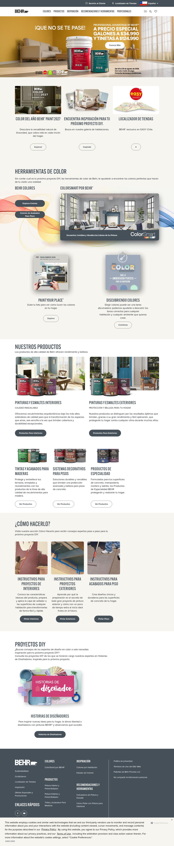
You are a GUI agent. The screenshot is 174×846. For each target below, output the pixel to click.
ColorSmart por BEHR (55, 767)
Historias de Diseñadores (50, 734)
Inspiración (72, 11)
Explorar (38, 146)
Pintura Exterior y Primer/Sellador (52, 795)
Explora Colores (30, 203)
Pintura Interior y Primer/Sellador (52, 787)
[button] (159, 823)
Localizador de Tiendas (124, 3)
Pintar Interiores (31, 618)
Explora (51, 318)
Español (153, 3)
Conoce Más (89, 43)
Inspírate (87, 146)
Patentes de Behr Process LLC (127, 771)
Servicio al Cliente (95, 3)
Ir (136, 146)
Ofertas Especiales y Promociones (24, 794)
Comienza (123, 324)
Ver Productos (25, 504)
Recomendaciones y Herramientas (97, 11)
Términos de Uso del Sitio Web (127, 766)
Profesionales (124, 11)
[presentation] (19, 47)
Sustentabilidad (22, 771)
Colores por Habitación (87, 767)
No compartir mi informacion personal (130, 777)
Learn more (10, 840)
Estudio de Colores (85, 772)
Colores (47, 11)
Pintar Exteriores (67, 618)
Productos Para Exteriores (105, 433)
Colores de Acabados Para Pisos (30, 215)
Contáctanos (20, 776)
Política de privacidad (123, 761)
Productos (59, 11)
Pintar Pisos (103, 618)
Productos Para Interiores (30, 433)
